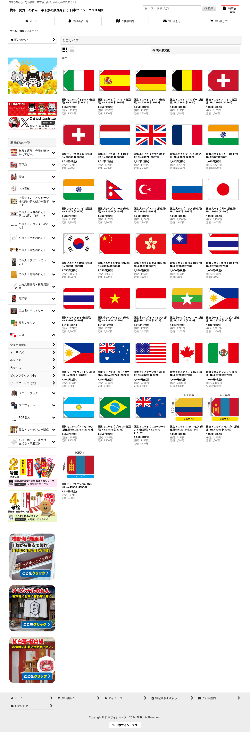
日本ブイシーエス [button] (127, 725)
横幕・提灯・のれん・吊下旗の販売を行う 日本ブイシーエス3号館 (56, 10)
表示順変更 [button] (163, 50)
